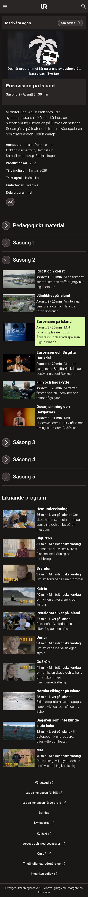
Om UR (41, 853)
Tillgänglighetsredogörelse (42, 863)
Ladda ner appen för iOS (42, 792)
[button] (44, 242)
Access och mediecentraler (41, 843)
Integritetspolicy (42, 873)
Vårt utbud (42, 782)
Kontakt (42, 833)
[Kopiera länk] (10, 202)
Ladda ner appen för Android (42, 802)
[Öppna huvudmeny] (4, 6)
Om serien (68, 23)
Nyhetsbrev (41, 822)
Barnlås (44, 812)
